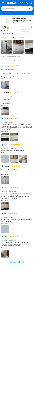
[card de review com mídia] (6, 47)
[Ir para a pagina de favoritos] (21, 3)
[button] (30, 9)
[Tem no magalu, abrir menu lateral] (2, 3)
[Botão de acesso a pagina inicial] (12, 3)
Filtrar (16, 61)
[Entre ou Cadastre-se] (31, 3)
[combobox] (17, 8)
